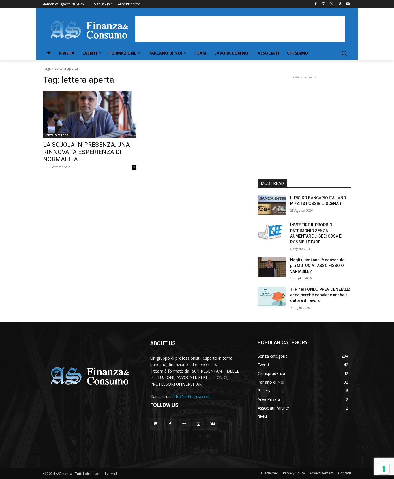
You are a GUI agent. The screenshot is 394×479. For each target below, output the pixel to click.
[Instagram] (323, 4)
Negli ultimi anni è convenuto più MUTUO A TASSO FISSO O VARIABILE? (317, 265)
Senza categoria (56, 135)
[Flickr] (184, 423)
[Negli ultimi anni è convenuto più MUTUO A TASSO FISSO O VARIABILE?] (272, 267)
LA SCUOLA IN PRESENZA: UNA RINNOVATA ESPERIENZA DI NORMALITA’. (86, 152)
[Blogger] (156, 423)
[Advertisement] (240, 29)
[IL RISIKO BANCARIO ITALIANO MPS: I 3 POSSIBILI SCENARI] (272, 205)
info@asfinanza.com (191, 396)
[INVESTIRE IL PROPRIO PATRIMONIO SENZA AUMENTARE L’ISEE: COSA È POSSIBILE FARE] (272, 232)
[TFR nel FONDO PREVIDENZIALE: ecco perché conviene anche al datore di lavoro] (272, 296)
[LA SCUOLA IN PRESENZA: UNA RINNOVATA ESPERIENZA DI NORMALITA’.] (89, 114)
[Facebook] (315, 4)
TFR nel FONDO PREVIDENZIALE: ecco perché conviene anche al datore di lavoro (320, 295)
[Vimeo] (339, 4)
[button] (344, 53)
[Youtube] (347, 4)
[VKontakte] (212, 423)
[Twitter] (332, 4)
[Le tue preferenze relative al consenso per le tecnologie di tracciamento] (383, 468)
